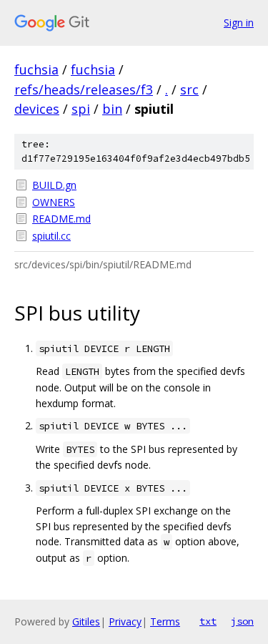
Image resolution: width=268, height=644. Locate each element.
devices (36, 108)
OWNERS (53, 202)
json (242, 621)
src (189, 89)
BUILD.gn (54, 185)
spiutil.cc (51, 236)
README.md (61, 218)
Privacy (125, 621)
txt (208, 621)
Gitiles (86, 621)
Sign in (239, 22)
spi (80, 108)
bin (112, 108)
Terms (165, 621)
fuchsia (36, 69)
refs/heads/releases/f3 (83, 89)
